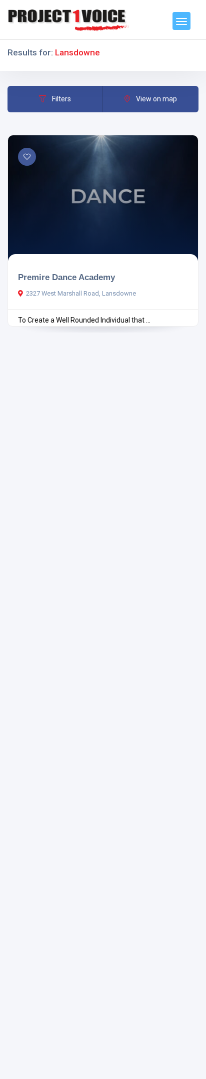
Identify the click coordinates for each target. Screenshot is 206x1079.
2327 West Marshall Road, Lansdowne (81, 293)
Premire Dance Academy (66, 277)
